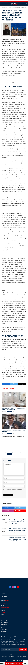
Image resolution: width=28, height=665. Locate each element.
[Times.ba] (14, 4)
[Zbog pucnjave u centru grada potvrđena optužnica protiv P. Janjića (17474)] (5, 521)
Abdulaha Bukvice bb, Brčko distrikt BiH (5, 602)
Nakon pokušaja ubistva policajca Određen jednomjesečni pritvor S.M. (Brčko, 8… (17, 530)
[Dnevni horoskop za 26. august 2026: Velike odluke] (14, 443)
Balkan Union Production (18, 654)
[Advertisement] (14, 560)
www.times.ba (4, 615)
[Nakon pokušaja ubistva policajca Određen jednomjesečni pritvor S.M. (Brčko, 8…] (5, 530)
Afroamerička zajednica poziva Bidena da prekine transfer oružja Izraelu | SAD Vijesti (17, 539)
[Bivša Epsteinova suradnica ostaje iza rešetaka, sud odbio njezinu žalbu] (14, 421)
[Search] (26, 3)
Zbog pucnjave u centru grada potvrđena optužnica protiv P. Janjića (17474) (16, 521)
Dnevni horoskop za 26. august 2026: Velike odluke (12, 452)
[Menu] (2, 3)
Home (3, 7)
